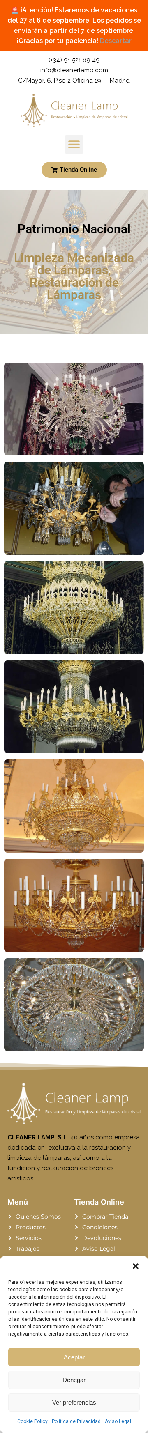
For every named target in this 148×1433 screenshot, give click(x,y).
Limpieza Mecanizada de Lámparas (74, 264)
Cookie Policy (32, 1421)
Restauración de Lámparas (74, 288)
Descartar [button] (116, 41)
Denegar (74, 1379)
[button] (136, 1266)
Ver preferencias (74, 1402)
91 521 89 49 (82, 60)
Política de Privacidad (76, 1421)
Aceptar (74, 1357)
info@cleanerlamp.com (74, 70)
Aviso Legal (118, 1421)
